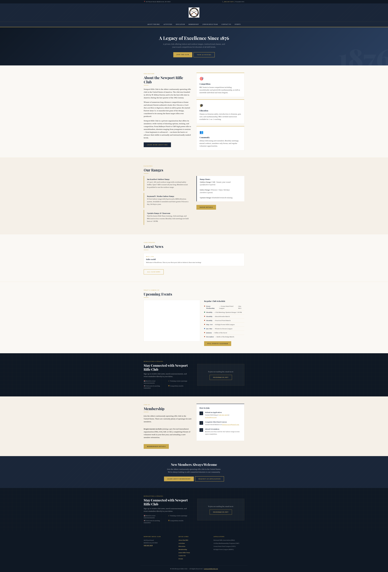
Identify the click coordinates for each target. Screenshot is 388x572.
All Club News (153, 272)
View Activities (204, 55)
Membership (194, 24)
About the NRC (153, 24)
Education (180, 24)
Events (238, 24)
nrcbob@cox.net (220, 377)
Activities (167, 24)
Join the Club (183, 54)
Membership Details (156, 446)
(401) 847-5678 (229, 2)
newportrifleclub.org (211, 569)
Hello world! (151, 259)
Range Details (206, 207)
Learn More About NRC (157, 145)
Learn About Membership (179, 479)
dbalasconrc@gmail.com (230, 425)
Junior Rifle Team (210, 24)
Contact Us (226, 24)
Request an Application (209, 479)
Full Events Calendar (217, 343)
